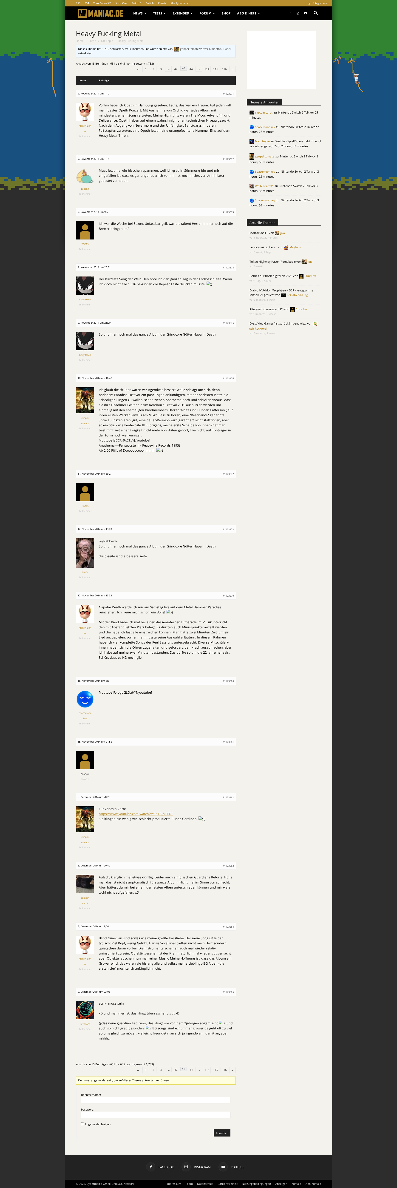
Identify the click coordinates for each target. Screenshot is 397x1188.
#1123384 (228, 926)
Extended (181, 13)
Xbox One (121, 3)
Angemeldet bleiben (98, 1124)
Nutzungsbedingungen (256, 1184)
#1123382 (228, 797)
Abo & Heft (246, 13)
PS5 (78, 3)
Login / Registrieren (317, 3)
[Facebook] (289, 13)
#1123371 (228, 93)
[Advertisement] (281, 60)
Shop (226, 13)
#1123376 (228, 378)
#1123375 (228, 323)
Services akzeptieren (263, 247)
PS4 (87, 3)
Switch (150, 3)
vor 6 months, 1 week (217, 49)
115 (215, 69)
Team (189, 1184)
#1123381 (228, 742)
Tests (157, 13)
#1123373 (228, 212)
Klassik (162, 3)
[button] (315, 13)
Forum (205, 13)
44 (191, 69)
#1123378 (228, 529)
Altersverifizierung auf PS (267, 309)
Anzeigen (281, 1184)
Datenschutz (205, 1184)
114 (206, 69)
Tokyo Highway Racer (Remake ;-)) (273, 261)
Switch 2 (137, 3)
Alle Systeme (177, 3)
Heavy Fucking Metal (109, 33)
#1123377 (228, 474)
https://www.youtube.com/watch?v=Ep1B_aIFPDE (136, 814)
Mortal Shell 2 (259, 233)
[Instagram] (297, 13)
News (138, 13)
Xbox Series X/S (102, 3)
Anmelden (222, 1133)
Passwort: (87, 1109)
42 (176, 69)
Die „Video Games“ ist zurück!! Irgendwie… (278, 323)
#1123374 (228, 267)
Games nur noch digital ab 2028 (271, 276)
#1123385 (228, 992)
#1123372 (228, 159)
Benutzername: (91, 1095)
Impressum (174, 1184)
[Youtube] (305, 13)
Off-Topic (107, 41)
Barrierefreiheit (228, 1184)
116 (224, 69)
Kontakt (296, 1184)
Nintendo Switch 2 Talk (293, 112)
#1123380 (228, 681)
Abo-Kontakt (313, 1184)
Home (80, 41)
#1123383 (228, 865)
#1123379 (228, 595)
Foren (92, 41)
